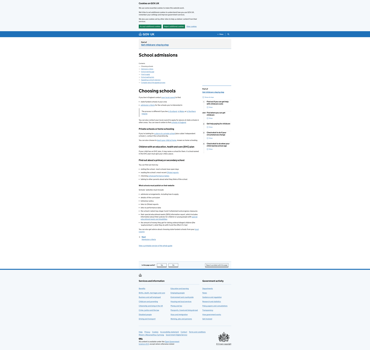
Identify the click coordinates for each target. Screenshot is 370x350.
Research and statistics (211, 301)
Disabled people (145, 314)
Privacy (147, 332)
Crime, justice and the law (149, 310)
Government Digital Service (176, 335)
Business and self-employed (150, 297)
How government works (211, 314)
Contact (184, 332)
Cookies (155, 332)
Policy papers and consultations (214, 306)
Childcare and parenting (148, 301)
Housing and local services (181, 301)
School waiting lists (147, 77)
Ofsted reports (173, 172)
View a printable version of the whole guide (155, 246)
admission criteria (148, 105)
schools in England (178, 122)
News (204, 293)
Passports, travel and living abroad (184, 310)
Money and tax (176, 306)
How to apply (145, 74)
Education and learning (180, 288)
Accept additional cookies (150, 26)
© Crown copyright (223, 344)
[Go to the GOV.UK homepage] (146, 34)
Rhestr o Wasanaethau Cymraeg (151, 335)
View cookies (191, 26)
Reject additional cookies (174, 26)
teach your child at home (166, 140)
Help (141, 332)
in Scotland (172, 111)
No (175, 265)
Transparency (207, 310)
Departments (207, 288)
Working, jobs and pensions (181, 319)
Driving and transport (147, 319)
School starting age (147, 72)
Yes (164, 265)
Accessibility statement (169, 332)
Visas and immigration (179, 314)
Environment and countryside (182, 297)
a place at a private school (164, 133)
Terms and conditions (197, 332)
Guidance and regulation (212, 297)
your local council (168, 97)
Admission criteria (147, 69)
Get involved (207, 319)
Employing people (178, 293)
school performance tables (158, 176)
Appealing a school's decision (151, 80)
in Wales (181, 111)
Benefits (142, 288)
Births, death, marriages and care (152, 293)
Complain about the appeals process (153, 82)
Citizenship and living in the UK (151, 306)
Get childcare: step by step (155, 44)
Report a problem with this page (216, 265)
